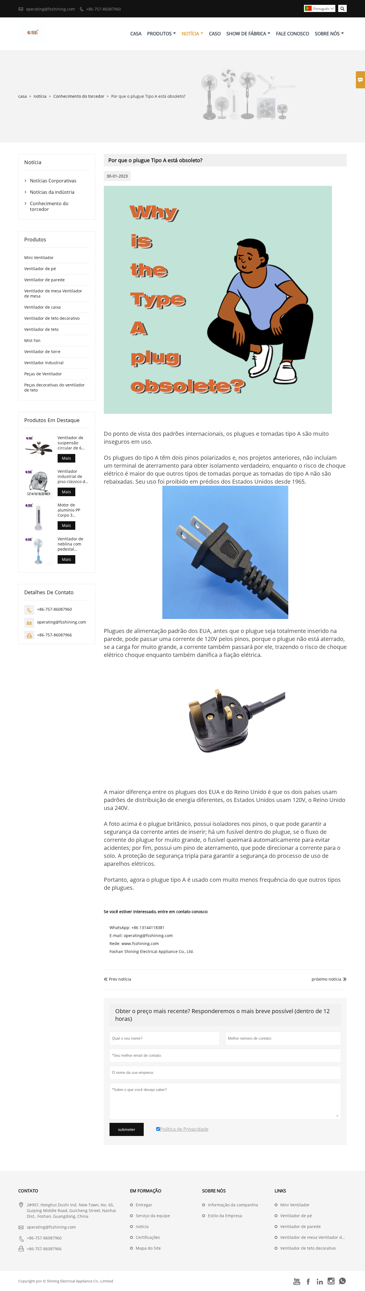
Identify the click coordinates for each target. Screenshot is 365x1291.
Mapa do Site (148, 1248)
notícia (40, 96)
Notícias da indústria (52, 192)
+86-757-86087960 (103, 9)
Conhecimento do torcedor (78, 96)
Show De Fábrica (246, 33)
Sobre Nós (327, 33)
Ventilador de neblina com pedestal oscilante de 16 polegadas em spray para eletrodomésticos (73, 544)
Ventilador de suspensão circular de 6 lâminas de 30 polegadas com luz (72, 443)
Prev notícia (117, 979)
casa (22, 96)
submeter (126, 1129)
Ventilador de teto (41, 329)
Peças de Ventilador (43, 373)
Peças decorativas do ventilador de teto (54, 387)
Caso (215, 33)
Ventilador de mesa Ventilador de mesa (53, 293)
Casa (135, 33)
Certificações (148, 1237)
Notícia (190, 33)
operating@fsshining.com (50, 9)
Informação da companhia (233, 1204)
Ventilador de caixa (42, 307)
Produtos (159, 33)
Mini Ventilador (39, 257)
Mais (66, 458)
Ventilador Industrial (44, 362)
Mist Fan (32, 340)
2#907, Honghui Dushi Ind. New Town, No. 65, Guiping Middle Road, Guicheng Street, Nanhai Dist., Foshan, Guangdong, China (71, 1210)
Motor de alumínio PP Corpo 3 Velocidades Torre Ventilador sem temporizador (73, 510)
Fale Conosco (292, 33)
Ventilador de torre (42, 351)
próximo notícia (326, 979)
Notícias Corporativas (53, 181)
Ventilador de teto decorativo (52, 318)
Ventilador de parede (44, 279)
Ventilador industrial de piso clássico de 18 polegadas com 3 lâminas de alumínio (73, 476)
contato (28, 1191)
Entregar (144, 1204)
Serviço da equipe (153, 1215)
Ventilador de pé (40, 268)
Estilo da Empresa (225, 1215)
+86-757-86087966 (54, 635)
